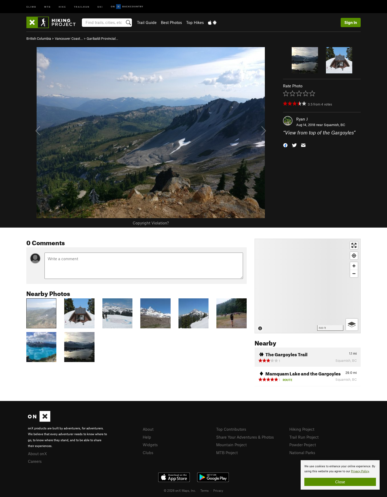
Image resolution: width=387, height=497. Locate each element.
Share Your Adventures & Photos (245, 437)
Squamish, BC (334, 125)
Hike (62, 6)
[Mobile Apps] (212, 22)
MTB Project (227, 452)
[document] (340, 475)
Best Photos (171, 22)
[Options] (352, 324)
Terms (204, 490)
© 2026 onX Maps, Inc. (180, 490)
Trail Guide (147, 22)
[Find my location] (354, 255)
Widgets (150, 444)
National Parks (302, 452)
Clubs (148, 452)
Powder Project (302, 444)
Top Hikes (195, 22)
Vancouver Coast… (69, 38)
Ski (100, 6)
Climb (31, 6)
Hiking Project (301, 429)
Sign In (350, 22)
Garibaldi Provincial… (102, 38)
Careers (35, 461)
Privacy (218, 490)
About (148, 429)
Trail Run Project (304, 437)
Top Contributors (231, 429)
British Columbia (38, 38)
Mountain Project (231, 444)
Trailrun (82, 6)
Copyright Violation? (151, 222)
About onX (37, 453)
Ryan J (302, 119)
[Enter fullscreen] (354, 245)
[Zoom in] (354, 266)
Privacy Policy (360, 471)
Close (340, 481)
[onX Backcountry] (127, 7)
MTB (47, 6)
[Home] (53, 22)
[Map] (307, 286)
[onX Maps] (39, 420)
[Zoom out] (354, 273)
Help (147, 437)
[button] (285, 145)
